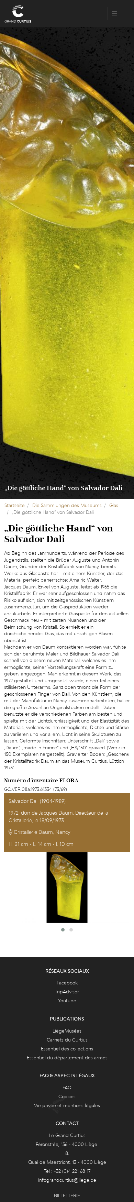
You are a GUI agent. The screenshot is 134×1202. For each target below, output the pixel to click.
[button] (63, 929)
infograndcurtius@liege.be (67, 1180)
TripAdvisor (67, 991)
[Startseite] (17, 13)
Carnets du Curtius (67, 1040)
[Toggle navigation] (114, 14)
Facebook (67, 982)
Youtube (67, 1000)
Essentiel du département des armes (67, 1057)
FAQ (67, 1087)
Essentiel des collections (67, 1048)
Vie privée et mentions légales (67, 1105)
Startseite (14, 505)
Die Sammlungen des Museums (67, 505)
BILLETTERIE (67, 1195)
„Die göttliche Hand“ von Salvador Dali (63, 488)
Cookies (67, 1096)
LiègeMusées (67, 1031)
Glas (113, 505)
